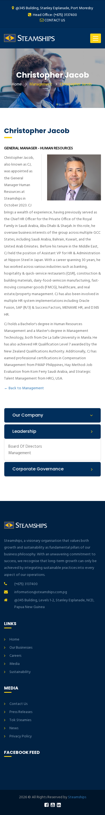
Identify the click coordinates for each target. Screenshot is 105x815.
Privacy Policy (20, 736)
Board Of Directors (25, 446)
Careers (15, 656)
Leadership (24, 431)
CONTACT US (54, 20)
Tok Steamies (20, 720)
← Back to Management (24, 388)
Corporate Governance (38, 469)
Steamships (77, 797)
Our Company (27, 415)
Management (19, 453)
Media (14, 664)
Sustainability (20, 672)
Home (17, 84)
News (13, 728)
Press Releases (20, 712)
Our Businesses (20, 648)
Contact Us (18, 704)
